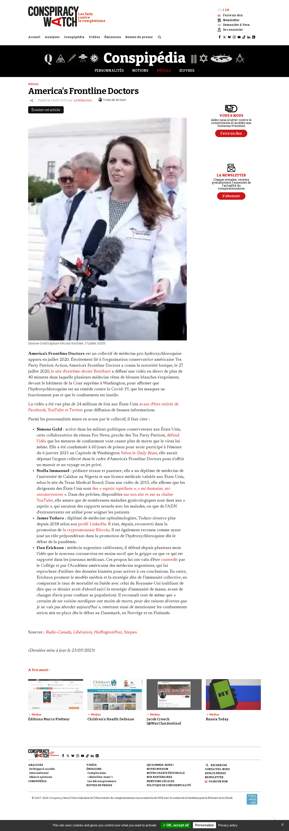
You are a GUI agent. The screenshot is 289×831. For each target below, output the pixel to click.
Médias (164, 71)
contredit (169, 560)
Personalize (204, 825)
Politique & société (42, 769)
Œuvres (186, 71)
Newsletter (214, 777)
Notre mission (157, 769)
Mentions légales (160, 781)
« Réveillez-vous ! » (100, 777)
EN (227, 10)
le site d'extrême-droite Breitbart (81, 371)
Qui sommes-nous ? (160, 765)
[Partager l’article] (31, 100)
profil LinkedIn (92, 524)
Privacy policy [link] (228, 825)
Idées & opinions (40, 777)
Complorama (96, 773)
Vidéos (94, 37)
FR (220, 10)
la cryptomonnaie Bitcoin (86, 530)
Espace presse (215, 773)
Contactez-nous (217, 769)
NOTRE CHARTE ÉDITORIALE (166, 773)
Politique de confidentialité (169, 785)
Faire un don (218, 781)
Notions (140, 71)
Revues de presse (139, 37)
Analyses (52, 37)
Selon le (139, 453)
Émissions (112, 37)
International (38, 773)
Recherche (219, 765)
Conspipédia (74, 37)
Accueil (34, 37)
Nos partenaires (159, 777)
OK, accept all (177, 825)
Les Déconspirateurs (101, 781)
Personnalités (109, 71)
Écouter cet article (46, 110)
